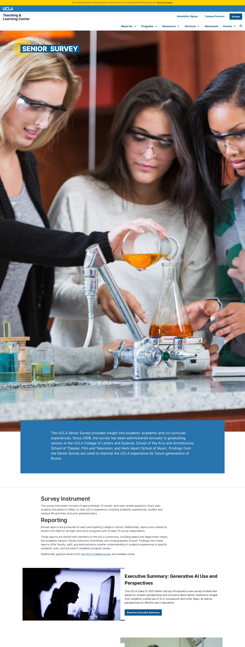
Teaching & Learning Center (16, 17)
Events (227, 26)
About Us (126, 26)
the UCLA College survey (96, 554)
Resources (169, 26)
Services (190, 26)
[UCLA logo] (8, 8)
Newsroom (211, 26)
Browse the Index (164, 2)
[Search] (241, 26)
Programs (147, 26)
